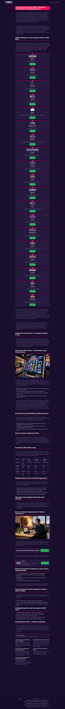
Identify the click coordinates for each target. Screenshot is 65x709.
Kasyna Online (57, 2)
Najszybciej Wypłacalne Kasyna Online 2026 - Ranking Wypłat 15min (36, 705)
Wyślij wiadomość (32, 690)
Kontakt (51, 2)
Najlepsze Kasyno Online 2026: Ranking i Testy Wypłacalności (36, 703)
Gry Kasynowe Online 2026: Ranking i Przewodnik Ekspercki (37, 700)
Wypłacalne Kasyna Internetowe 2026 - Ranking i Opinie (36, 706)
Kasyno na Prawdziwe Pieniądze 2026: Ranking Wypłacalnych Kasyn (36, 701)
